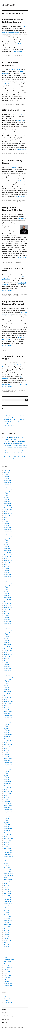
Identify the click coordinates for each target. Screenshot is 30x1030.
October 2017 (7, 488)
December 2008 (8, 695)
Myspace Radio (20, 120)
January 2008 (7, 713)
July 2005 (6, 772)
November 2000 (8, 875)
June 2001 (6, 862)
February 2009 (8, 691)
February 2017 (7, 503)
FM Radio (17, 104)
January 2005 (7, 783)
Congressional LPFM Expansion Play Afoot (13, 302)
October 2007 (7, 719)
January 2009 (7, 693)
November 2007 (8, 717)
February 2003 (8, 828)
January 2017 (7, 505)
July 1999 (6, 907)
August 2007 (7, 723)
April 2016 (6, 523)
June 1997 (6, 944)
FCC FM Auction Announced (10, 63)
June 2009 (6, 683)
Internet (6, 969)
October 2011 (7, 629)
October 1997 (7, 940)
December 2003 (8, 809)
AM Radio (6, 957)
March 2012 (7, 619)
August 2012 (7, 609)
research (21, 218)
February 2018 (7, 480)
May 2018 (6, 474)
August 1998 (7, 926)
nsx (23, 153)
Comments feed (8, 1000)
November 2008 (8, 697)
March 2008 (7, 709)
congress (25, 349)
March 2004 (7, 803)
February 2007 (8, 734)
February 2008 (8, 711)
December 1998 (8, 920)
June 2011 (6, 636)
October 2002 (7, 836)
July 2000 (6, 883)
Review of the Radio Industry (17, 181)
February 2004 (8, 805)
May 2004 (6, 799)
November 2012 (8, 603)
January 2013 (7, 599)
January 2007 (7, 736)
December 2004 (8, 785)
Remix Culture (8, 983)
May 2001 (6, 864)
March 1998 (7, 936)
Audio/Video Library (7, 1016)
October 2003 (7, 813)
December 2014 (8, 554)
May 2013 (6, 591)
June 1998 (6, 930)
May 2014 (6, 568)
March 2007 (7, 732)
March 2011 (7, 642)
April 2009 (7, 687)
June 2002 (6, 844)
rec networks (17, 295)
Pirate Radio (18, 55)
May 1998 (6, 932)
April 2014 (6, 570)
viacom (24, 390)
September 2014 (8, 560)
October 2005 (7, 766)
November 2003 (8, 811)
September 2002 (8, 838)
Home (4, 1009)
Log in (5, 996)
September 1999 (8, 903)
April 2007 (7, 730)
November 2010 (8, 650)
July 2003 (6, 819)
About (4, 1012)
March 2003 (7, 826)
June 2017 (6, 496)
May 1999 (6, 911)
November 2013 (8, 580)
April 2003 (7, 824)
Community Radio (9, 959)
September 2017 (8, 490)
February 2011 (7, 644)
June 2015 (6, 542)
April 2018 (6, 476)
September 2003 (8, 815)
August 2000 (7, 881)
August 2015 (7, 539)
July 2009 (6, 682)
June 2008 (6, 707)
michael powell (17, 201)
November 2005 (8, 764)
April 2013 (6, 593)
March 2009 (7, 689)
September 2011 (8, 631)
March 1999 (7, 915)
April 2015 (6, 546)
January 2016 (7, 529)
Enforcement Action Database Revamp (12, 20)
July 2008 (6, 705)
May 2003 (6, 822)
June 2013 (6, 589)
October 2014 (7, 558)
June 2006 (6, 750)
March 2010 (7, 666)
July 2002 (6, 842)
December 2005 (8, 762)
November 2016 (8, 509)
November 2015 (8, 533)
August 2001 (7, 858)
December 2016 (8, 507)
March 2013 (7, 595)
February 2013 (7, 597)
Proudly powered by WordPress (15, 1027)
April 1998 (6, 934)
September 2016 (8, 513)
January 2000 (7, 895)
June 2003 (6, 821)
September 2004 (8, 791)
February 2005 (8, 781)
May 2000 (6, 887)
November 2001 (8, 852)
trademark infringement (20, 384)
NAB (5, 979)
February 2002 (8, 848)
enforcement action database (15, 56)
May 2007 (6, 729)
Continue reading (17, 51)
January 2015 (7, 552)
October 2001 (7, 854)
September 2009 (8, 678)
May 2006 (6, 752)
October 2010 (7, 652)
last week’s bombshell (11, 167)
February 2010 (7, 668)
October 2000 (7, 877)
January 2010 (7, 670)
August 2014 (7, 562)
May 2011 (6, 638)
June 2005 (6, 774)
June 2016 (6, 519)
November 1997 (8, 938)
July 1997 (6, 942)
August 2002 (7, 840)
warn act (4, 350)
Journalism (14, 390)
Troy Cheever (7, 441)
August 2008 (7, 703)
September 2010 (8, 654)
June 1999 (6, 909)
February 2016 (7, 527)
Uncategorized (8, 985)
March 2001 (7, 868)
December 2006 (8, 738)
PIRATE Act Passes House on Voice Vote (15, 420)
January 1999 (7, 918)
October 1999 (7, 901)
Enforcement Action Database (10, 32)
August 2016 (7, 515)
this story (24, 26)
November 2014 (8, 556)
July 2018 (6, 472)
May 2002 (6, 846)
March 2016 (7, 525)
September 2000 (8, 879)
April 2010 (6, 664)
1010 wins (20, 390)
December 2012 (8, 601)
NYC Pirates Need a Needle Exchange (15, 449)
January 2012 (7, 623)
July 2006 (6, 748)
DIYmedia (4, 1027)
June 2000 (6, 885)
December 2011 (8, 625)
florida (20, 153)
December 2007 (8, 715)
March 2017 (7, 501)
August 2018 (7, 470)
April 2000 (7, 889)
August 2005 (7, 770)
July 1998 (6, 928)
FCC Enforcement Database (10, 1023)
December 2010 (8, 648)
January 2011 (7, 646)
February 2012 (7, 621)
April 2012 (6, 617)
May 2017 (6, 497)
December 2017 (8, 484)
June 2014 (6, 566)
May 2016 (6, 521)
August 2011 (7, 633)
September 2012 (8, 607)
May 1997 (6, 946)
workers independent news (8, 391)
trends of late (19, 44)
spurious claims (7, 384)
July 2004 (6, 795)
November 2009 (8, 674)
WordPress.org (8, 1002)
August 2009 (7, 680)
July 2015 (6, 541)
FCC (14, 55)
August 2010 (7, 656)
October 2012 (7, 605)
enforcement (5, 56)
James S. (6, 437)
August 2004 (7, 793)
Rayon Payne (21, 114)
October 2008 (7, 699)
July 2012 (6, 611)
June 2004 (6, 797)
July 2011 (6, 635)
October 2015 (7, 535)
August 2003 (7, 817)
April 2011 (6, 640)
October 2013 (7, 582)
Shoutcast (5, 132)
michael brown (23, 294)
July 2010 (6, 658)
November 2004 (8, 787)
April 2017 (6, 499)
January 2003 (7, 830)
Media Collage (6, 1019)
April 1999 (6, 913)
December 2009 (8, 672)
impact (12, 277)
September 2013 (8, 584)
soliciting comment (14, 69)
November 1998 (8, 922)
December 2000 (8, 873)
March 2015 (7, 548)
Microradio (7, 977)
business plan (11, 87)
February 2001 (8, 869)
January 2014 (7, 576)
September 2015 (8, 537)
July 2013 (6, 588)
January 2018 (7, 482)
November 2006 (8, 740)
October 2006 (7, 742)
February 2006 (8, 758)
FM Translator (16, 294)
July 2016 (6, 517)
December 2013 (8, 578)
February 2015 (7, 550)
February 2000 (8, 893)
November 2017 (8, 486)
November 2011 (8, 627)
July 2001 (6, 860)
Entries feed (7, 998)
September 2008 (8, 701)
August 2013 (7, 586)
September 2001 (8, 856)
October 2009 (7, 676)
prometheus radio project (8, 295)
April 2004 (7, 801)
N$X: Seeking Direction (14, 110)
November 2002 (8, 834)
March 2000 (7, 891)
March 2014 (7, 572)
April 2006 (7, 754)
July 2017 (6, 494)
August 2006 (7, 746)
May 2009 (6, 685)
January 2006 (7, 760)
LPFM (14, 349)
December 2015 (8, 531)
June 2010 (6, 660)
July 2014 (6, 564)
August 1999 (7, 905)
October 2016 (7, 511)
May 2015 (6, 544)
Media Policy (18, 200)
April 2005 (7, 777)
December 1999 (8, 897)
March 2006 (7, 756)
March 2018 (7, 478)
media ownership (10, 201)
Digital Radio (7, 961)
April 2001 (6, 866)
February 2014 (7, 574)
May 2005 (6, 776)
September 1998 (8, 924)
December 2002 (8, 832)
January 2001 (7, 871)
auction (22, 104)
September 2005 (8, 768)
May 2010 (6, 662)
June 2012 (6, 613)
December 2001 (8, 850)
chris (5, 457)
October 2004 (7, 789)
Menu (25, 5)
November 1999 (8, 899)
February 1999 (7, 916)
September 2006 (8, 744)
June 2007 (6, 727)
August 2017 (7, 492)
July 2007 (6, 725)
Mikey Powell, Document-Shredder (12, 208)
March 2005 (7, 779)
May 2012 (6, 615)
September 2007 (8, 721)
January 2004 (7, 807)
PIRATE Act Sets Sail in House (12, 425)
